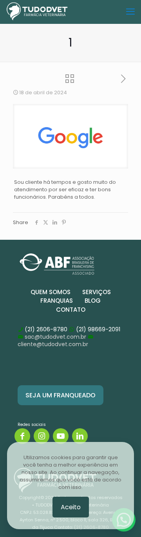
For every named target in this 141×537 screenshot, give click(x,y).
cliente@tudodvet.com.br (53, 344)
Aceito (71, 507)
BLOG (93, 300)
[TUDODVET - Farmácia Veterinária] (37, 12)
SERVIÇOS (96, 292)
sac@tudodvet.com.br (55, 337)
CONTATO (70, 309)
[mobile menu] (130, 11)
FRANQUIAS (56, 300)
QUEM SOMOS (50, 292)
